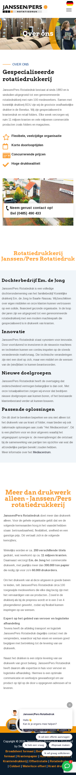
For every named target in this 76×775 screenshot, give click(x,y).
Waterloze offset (34, 766)
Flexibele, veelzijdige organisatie (36, 136)
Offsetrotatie (38, 761)
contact (39, 208)
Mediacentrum (42, 452)
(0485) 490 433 (29, 213)
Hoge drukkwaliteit (25, 163)
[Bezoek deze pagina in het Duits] (69, 3)
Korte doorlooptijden (27, 145)
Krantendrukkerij (15, 761)
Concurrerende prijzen (28, 154)
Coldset (14, 766)
